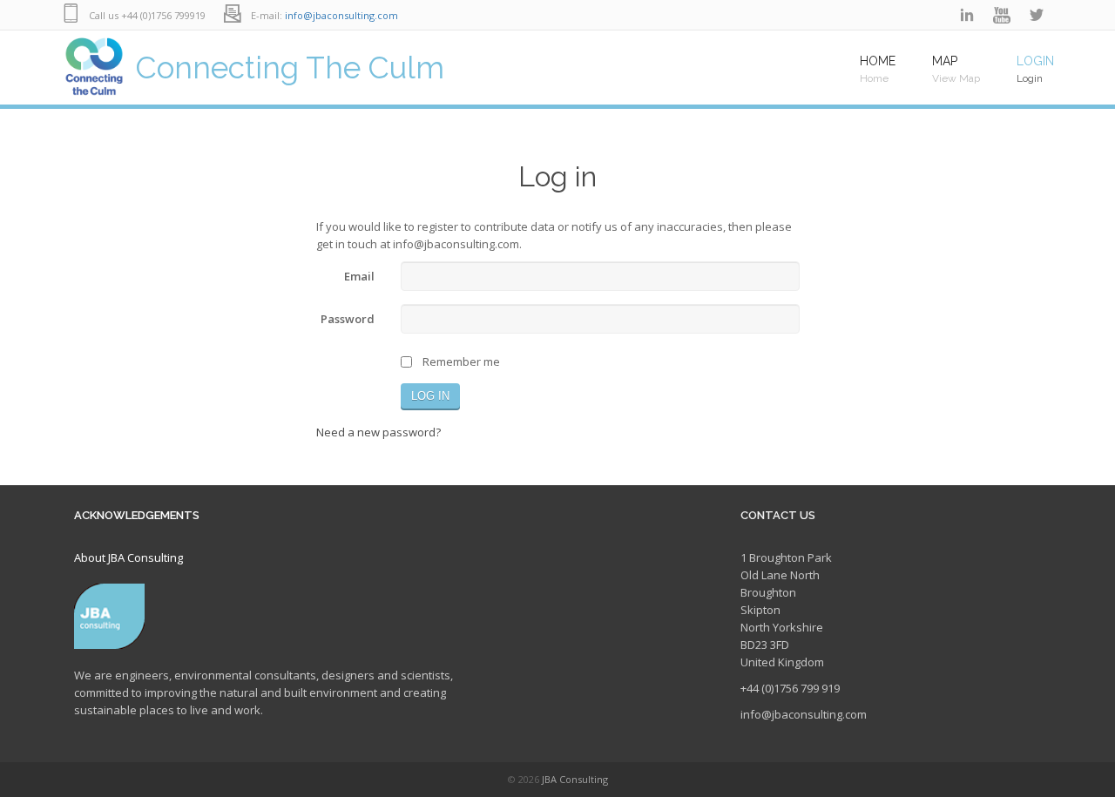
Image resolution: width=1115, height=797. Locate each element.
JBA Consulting (575, 779)
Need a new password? (378, 432)
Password (348, 319)
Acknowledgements (136, 515)
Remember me (461, 361)
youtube (1001, 15)
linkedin (966, 15)
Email (359, 276)
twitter (1036, 15)
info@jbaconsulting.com (341, 15)
